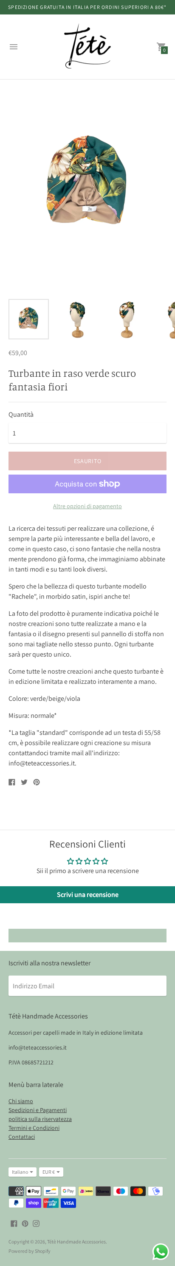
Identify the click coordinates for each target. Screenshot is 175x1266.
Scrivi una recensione (88, 894)
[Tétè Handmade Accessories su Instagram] (36, 1222)
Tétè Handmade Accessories (76, 1241)
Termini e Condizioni (33, 1128)
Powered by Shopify (29, 1251)
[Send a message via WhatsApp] (161, 1252)
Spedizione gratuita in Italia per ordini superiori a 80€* (87, 7)
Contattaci (21, 1137)
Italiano (20, 1172)
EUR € (48, 1172)
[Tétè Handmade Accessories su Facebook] (14, 1222)
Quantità (21, 414)
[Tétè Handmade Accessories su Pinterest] (25, 1222)
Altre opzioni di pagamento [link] (87, 506)
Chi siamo (20, 1101)
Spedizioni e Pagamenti (37, 1110)
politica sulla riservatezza (40, 1119)
